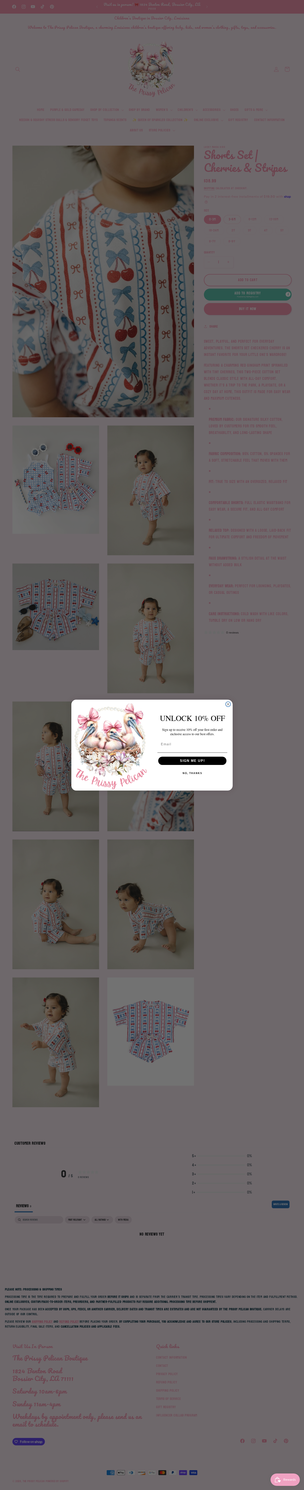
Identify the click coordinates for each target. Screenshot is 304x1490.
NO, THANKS (192, 773)
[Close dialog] (228, 704)
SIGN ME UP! (192, 760)
